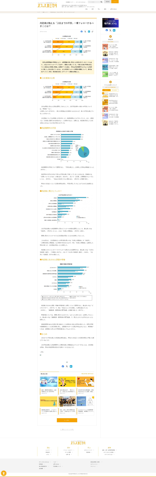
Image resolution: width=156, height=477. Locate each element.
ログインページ (94, 464)
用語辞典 (88, 452)
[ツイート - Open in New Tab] (85, 31)
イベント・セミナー (68, 450)
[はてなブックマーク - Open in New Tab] (89, 31)
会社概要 (41, 468)
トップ (38, 12)
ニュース (48, 450)
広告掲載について (57, 466)
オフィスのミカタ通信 (108, 452)
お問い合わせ (113, 9)
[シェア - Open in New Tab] (81, 31)
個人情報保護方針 (43, 466)
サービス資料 (68, 452)
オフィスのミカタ (108, 454)
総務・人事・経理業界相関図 (108, 450)
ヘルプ (54, 461)
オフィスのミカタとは (44, 461)
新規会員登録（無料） (95, 461)
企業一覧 (68, 454)
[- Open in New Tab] (67, 362)
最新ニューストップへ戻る (68, 429)
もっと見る (66, 420)
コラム (47, 454)
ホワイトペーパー (88, 450)
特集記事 (48, 452)
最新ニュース (45, 12)
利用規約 (41, 464)
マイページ (93, 466)
